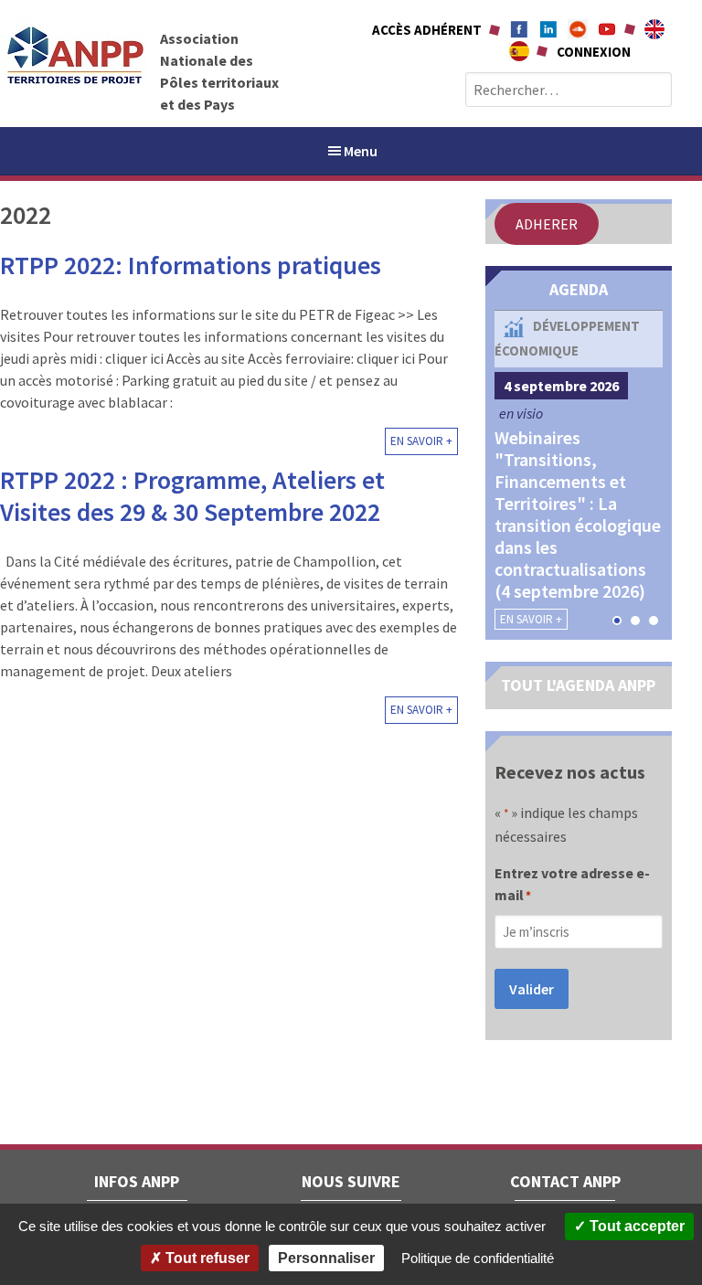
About (654, 29)
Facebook (519, 29)
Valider (531, 989)
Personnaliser (326, 1258)
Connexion (594, 51)
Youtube (607, 29)
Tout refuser (206, 1258)
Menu (361, 151)
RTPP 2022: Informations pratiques (190, 265)
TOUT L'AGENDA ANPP (578, 685)
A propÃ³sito (519, 51)
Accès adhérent (427, 29)
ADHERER (547, 224)
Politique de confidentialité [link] (477, 1258)
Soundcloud (578, 29)
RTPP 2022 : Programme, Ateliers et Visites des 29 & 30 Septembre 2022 (192, 495)
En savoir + (421, 441)
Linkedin (548, 29)
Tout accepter (635, 1226)
